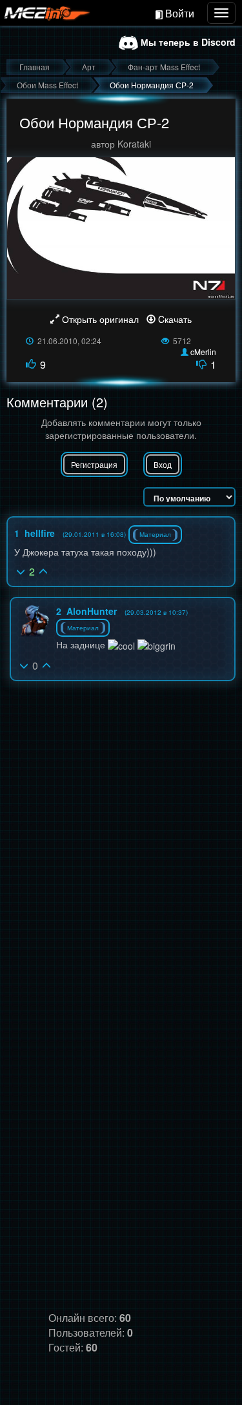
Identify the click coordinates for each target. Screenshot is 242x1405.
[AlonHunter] (33, 621)
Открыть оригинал (100, 319)
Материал (155, 534)
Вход (163, 464)
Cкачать (174, 319)
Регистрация (94, 464)
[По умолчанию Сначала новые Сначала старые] (189, 497)
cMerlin (203, 351)
